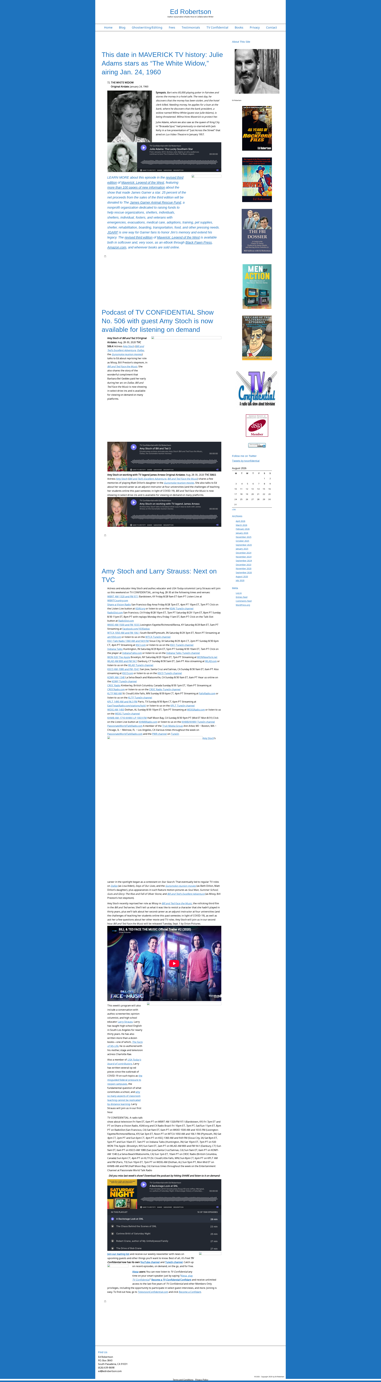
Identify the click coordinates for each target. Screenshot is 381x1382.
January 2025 (242, 548)
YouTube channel (150, 1262)
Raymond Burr (166, 279)
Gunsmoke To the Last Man (148, 547)
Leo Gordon (192, 270)
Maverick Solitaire (203, 273)
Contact (271, 27)
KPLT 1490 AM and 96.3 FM (122, 701)
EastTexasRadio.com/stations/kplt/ (126, 705)
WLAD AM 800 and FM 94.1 (122, 661)
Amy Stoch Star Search (179, 541)
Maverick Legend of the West (181, 273)
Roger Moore (164, 282)
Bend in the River (198, 262)
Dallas (169, 544)
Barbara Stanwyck (155, 262)
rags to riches (142, 279)
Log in (239, 593)
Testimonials (191, 27)
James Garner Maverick (135, 270)
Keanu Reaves (193, 547)
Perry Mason (116, 279)
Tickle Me (157, 291)
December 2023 (243, 564)
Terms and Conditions (183, 1379)
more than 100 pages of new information (136, 187)
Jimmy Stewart (169, 270)
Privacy (255, 27)
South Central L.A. (211, 1330)
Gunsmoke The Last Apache (205, 1316)
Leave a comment (115, 294)
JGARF (112, 232)
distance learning (137, 1316)
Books (239, 27)
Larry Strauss (125, 1021)
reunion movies (127, 354)
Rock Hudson (138, 282)
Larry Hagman (207, 547)
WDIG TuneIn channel (127, 713)
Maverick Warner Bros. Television (170, 276)
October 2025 (242, 540)
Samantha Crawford (122, 285)
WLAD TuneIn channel (140, 665)
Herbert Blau (167, 547)
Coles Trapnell (169, 265)
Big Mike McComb (214, 262)
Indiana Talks (115, 649)
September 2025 (244, 544)
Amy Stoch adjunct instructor (158, 538)
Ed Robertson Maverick (187, 265)
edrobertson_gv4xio (128, 256)
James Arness (180, 547)
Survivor (169, 285)
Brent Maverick (127, 265)
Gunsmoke (195, 544)
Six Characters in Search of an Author (148, 285)
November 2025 (243, 537)
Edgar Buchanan (206, 265)
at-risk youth (211, 1307)
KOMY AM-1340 (116, 677)
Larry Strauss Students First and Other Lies (133, 1324)
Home (108, 27)
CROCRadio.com (116, 689)
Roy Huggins (156, 259)
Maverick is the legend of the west (151, 273)
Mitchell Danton (193, 276)
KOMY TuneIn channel (124, 681)
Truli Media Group (172, 726)
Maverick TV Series (140, 259)
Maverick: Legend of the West (142, 182)
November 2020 (243, 568)
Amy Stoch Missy (160, 541)
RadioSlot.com (115, 612)
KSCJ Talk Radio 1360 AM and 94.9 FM (128, 641)
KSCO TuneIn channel (169, 673)
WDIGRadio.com (196, 709)
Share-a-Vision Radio (119, 604)
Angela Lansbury (126, 262)
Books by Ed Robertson (165, 256)
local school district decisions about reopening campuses (167, 1327)
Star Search (213, 550)
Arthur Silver (140, 262)
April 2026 (240, 521)
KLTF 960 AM (114, 693)
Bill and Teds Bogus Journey (122, 544)
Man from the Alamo (208, 270)
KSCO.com (127, 673)
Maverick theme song (126, 276)
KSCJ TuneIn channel (181, 645)
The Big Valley (180, 285)
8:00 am (110, 256)
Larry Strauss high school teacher (182, 1321)
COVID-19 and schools (152, 1313)
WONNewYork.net (207, 657)
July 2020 (240, 580)
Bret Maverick (141, 265)
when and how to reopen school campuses (190, 1333)
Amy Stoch (128, 346)
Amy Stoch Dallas (200, 538)
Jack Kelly (194, 256)
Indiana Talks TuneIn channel (183, 653)
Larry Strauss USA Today (164, 1324)
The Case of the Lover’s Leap (134, 288)
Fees (172, 27)
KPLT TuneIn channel (182, 705)
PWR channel (159, 734)
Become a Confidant (171, 1279)
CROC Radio (113, 685)
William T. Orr (168, 291)
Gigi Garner (128, 268)
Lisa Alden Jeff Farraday (130, 550)
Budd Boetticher (155, 265)
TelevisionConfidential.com (153, 1292)
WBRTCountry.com (117, 600)
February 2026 (243, 529)
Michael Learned (148, 550)
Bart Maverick (148, 256)
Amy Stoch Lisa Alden (142, 541)
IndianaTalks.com (132, 653)
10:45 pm (111, 535)
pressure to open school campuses (165, 1330)
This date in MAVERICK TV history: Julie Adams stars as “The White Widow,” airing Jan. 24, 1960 (162, 63)
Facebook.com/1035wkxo (136, 628)
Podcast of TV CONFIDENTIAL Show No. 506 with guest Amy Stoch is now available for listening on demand (158, 321)
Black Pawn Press (198, 242)
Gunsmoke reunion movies (180, 885)
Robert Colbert (110, 282)
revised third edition (139, 237)
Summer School (145, 1333)
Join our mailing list (118, 1254)
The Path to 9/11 (144, 291)
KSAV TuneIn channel (181, 608)
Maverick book (214, 256)
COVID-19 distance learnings (176, 1313)
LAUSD (178, 1324)
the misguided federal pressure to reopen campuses (124, 1079)
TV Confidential (217, 27)
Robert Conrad (124, 282)
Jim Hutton (157, 270)
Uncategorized (150, 535)
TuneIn (175, 734)
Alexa (135, 1271)
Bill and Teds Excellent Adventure (151, 544)
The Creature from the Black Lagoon (165, 288)
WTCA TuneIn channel (158, 637)
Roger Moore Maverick (181, 282)
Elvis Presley (116, 268)
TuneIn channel (174, 1262)
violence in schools (161, 1333)
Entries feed (241, 597)
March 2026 (241, 525)
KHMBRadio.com (148, 721)
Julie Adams (181, 270)
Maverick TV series (145, 276)
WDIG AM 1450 (115, 709)
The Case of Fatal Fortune (198, 285)
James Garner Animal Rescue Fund (155, 202)
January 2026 (242, 533)
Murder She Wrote (209, 276)
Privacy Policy (201, 1379)
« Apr (234, 509)
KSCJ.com (141, 645)
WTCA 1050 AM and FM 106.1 (123, 632)
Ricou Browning (212, 279)
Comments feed (244, 600)
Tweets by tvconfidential (246, 460)
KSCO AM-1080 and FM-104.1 (123, 669)
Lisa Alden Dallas (111, 550)
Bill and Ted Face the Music (177, 903)
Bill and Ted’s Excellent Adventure (186, 894)
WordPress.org (243, 605)
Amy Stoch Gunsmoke (123, 541)
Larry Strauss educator (156, 1321)
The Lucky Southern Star (125, 291)
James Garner (178, 268)
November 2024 (243, 556)
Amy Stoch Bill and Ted (181, 538)
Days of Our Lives (181, 544)
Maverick (203, 256)
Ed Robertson (190, 11)
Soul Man (203, 550)
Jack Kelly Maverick (162, 268)
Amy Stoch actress (136, 538)
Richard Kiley (192, 550)
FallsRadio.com (207, 693)
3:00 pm (110, 1301)
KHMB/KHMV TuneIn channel (198, 721)
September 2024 (244, 560)
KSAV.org (140, 608)
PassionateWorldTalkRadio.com (124, 726)
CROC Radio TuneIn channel (165, 689)
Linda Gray (218, 547)
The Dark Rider (188, 288)
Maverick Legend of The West (117, 259)
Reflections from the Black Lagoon (188, 279)
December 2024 (243, 552)
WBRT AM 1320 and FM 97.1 (122, 596)
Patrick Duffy (180, 550)
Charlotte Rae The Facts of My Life (126, 1313)
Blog (122, 27)
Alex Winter (112, 538)
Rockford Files (151, 282)
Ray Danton (154, 279)
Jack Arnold (139, 268)
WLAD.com (211, 661)
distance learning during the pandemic (163, 1316)
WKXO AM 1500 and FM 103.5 (123, 624)
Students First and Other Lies (124, 1333)
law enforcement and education (196, 1324)
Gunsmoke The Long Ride (123, 547)
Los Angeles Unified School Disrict (208, 1327)
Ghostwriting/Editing (147, 27)
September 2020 (244, 572)
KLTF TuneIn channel (140, 697)
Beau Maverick (183, 262)
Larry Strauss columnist (134, 1321)
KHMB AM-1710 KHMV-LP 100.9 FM (127, 717)
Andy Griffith (112, 262)
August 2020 (242, 576)
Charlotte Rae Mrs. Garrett (190, 1310)
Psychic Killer (129, 279)
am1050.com (114, 637)
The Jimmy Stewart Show (207, 288)
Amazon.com (116, 247)
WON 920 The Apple (118, 657)
